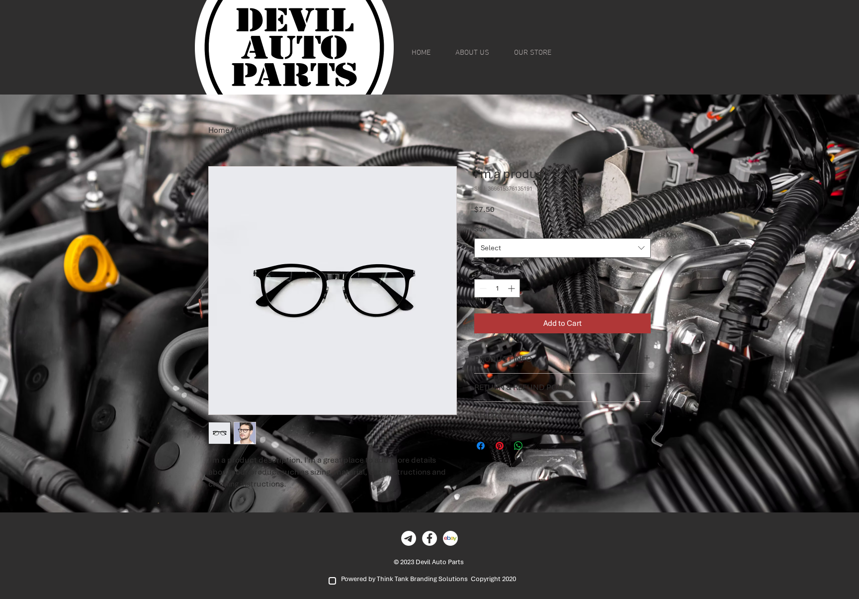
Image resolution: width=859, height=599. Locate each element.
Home (218, 130)
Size (482, 229)
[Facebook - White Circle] (429, 538)
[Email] (408, 538)
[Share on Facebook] (481, 446)
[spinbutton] (497, 288)
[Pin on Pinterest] (500, 446)
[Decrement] (482, 288)
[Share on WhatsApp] (518, 446)
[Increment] (512, 288)
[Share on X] (537, 446)
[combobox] (562, 248)
